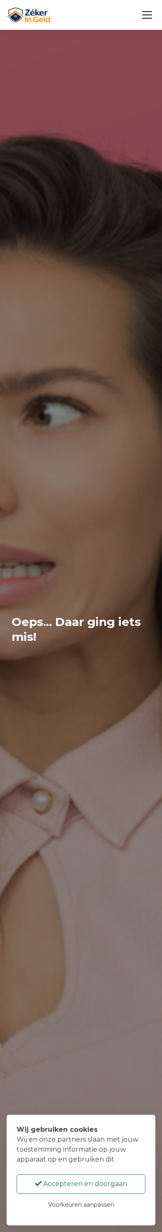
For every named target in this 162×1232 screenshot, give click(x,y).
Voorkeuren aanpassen (81, 1204)
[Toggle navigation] (147, 15)
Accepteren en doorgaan (84, 1184)
